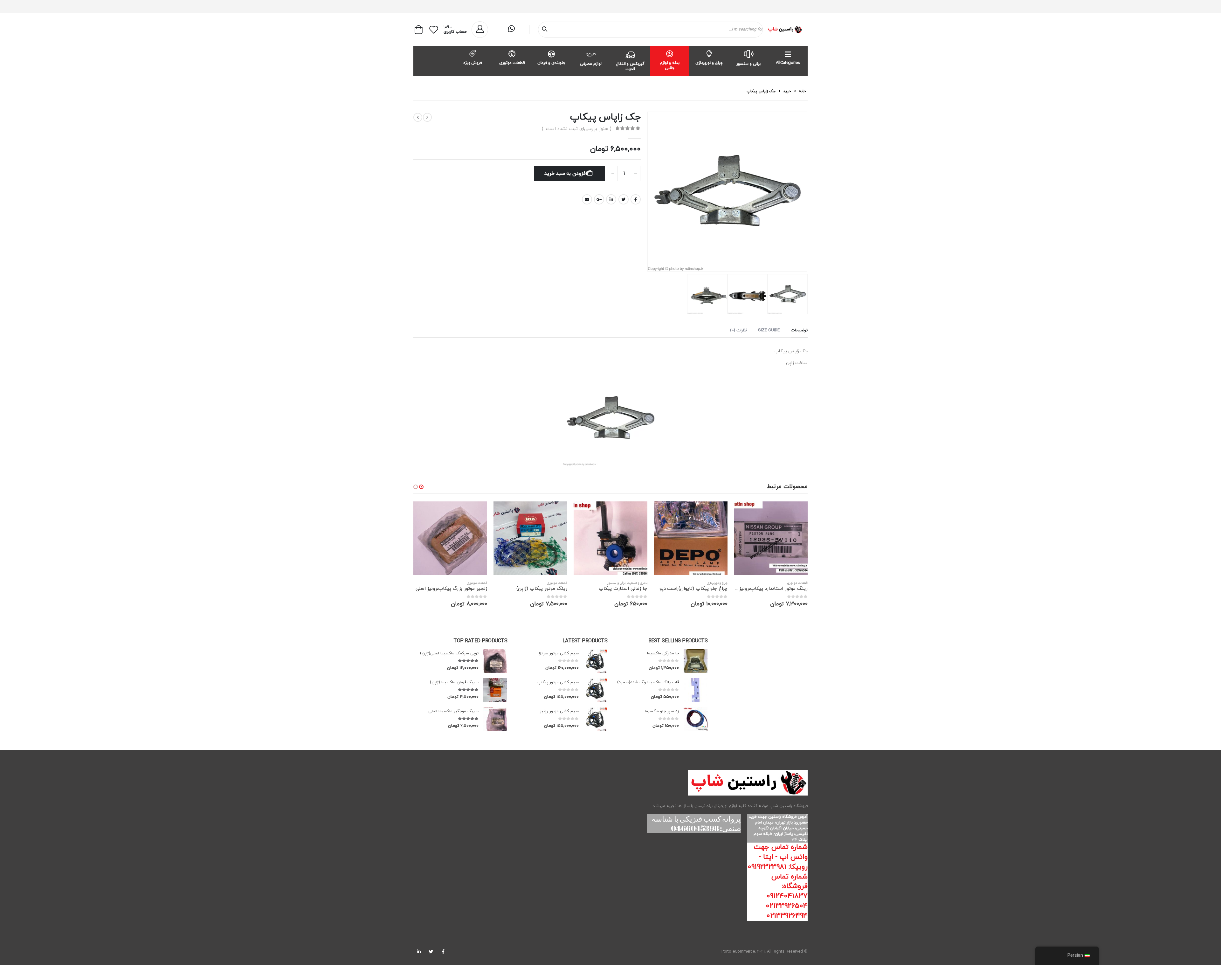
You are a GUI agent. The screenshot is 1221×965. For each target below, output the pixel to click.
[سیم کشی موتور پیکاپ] (595, 690)
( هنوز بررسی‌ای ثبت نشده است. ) (576, 129)
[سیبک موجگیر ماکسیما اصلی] (495, 719)
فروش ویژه (472, 63)
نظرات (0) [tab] (738, 330)
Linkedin (419, 951)
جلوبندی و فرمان (551, 63)
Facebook (636, 199)
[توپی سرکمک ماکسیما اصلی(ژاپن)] (495, 661)
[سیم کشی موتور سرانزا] (595, 661)
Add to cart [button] (744, 512)
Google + (599, 199)
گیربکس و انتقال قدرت (630, 66)
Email (587, 199)
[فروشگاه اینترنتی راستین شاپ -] (785, 29)
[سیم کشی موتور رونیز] (595, 719)
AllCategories (788, 63)
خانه (802, 91)
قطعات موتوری (512, 63)
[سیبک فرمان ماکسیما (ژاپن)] (495, 690)
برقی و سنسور (748, 64)
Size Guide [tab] (769, 330)
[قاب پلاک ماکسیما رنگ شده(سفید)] (695, 690)
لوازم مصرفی (591, 64)
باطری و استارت (637, 583)
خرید (787, 91)
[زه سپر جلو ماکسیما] (695, 719)
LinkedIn (611, 199)
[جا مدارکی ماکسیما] (695, 661)
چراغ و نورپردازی (709, 63)
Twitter (623, 199)
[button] (421, 487)
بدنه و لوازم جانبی (670, 65)
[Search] (546, 29)
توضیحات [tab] (799, 330)
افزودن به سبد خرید (565, 173)
